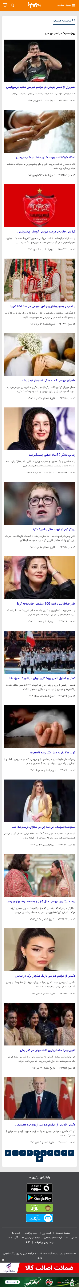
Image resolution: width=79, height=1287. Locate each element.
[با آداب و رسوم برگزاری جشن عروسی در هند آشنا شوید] (39, 280)
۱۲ (8, 1153)
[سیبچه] (39, 1188)
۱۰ (22, 1153)
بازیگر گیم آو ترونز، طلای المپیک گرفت (52, 529)
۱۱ (15, 1153)
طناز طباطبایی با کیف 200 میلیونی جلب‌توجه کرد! (46, 604)
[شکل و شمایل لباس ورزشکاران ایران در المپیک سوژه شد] (39, 652)
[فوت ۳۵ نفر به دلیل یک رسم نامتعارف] (39, 726)
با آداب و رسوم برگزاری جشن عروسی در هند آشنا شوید (42, 306)
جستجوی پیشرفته (44, 1242)
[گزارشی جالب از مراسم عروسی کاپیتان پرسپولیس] (39, 205)
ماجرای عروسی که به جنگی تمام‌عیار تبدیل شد (48, 380)
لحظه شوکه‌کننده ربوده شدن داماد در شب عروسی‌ (45, 157)
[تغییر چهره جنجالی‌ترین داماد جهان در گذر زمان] (39, 1024)
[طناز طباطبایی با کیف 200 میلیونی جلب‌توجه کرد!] (39, 577)
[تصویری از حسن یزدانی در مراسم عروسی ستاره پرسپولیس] (39, 61)
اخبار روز (47, 1233)
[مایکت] (39, 1219)
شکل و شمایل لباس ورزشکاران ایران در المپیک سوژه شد (42, 678)
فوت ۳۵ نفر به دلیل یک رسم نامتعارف (52, 752)
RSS (28, 1242)
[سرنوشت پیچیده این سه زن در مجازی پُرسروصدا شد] (39, 801)
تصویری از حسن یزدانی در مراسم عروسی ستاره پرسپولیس (40, 87)
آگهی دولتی (11, 1238)
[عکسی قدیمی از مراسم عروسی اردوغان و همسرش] (39, 1098)
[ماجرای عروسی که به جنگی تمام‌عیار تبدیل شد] (39, 354)
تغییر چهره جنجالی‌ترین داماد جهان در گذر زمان (47, 1050)
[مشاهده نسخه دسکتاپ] (5, 5)
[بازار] (39, 1209)
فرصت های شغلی (53, 1238)
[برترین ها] (34, 5)
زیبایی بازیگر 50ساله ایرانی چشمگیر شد (52, 455)
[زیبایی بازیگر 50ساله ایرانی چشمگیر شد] (39, 428)
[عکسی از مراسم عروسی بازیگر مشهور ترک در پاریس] (39, 949)
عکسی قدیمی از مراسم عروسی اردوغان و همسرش (45, 1125)
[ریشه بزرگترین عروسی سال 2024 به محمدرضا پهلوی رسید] (39, 875)
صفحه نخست (63, 1233)
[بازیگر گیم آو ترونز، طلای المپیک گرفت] (39, 503)
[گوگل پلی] (39, 1199)
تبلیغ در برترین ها (31, 1238)
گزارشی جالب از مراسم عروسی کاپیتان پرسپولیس (46, 232)
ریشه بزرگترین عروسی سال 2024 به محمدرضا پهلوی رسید (40, 901)
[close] (3, 1260)
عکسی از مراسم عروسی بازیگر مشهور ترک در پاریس (45, 976)
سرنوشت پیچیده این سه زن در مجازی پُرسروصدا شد (43, 827)
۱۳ (39, 1159)
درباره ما (16, 1233)
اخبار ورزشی (31, 1233)
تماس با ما (71, 1238)
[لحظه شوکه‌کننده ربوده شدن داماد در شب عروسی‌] (39, 131)
